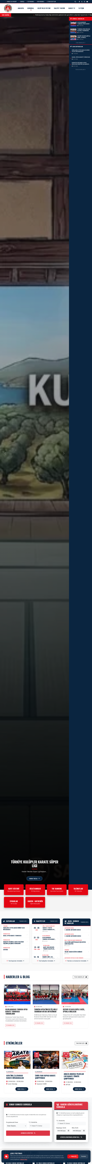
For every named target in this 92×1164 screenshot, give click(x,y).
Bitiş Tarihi (75, 1128)
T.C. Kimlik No (33, 1122)
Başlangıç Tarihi (61, 1128)
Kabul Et (73, 1156)
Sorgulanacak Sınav (12, 1122)
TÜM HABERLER (80, 42)
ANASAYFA (21, 8)
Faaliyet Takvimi (59, 8)
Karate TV (71, 8)
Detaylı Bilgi (23, 1159)
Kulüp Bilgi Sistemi (44, 8)
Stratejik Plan (51, 1)
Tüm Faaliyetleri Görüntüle (46, 961)
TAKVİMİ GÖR (80, 1043)
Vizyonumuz (30, 1)
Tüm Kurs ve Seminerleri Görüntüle (76, 961)
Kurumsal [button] (30, 8)
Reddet (83, 1156)
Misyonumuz (40, 1)
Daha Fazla (20, 1089)
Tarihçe (22, 1)
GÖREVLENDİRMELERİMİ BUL (70, 1137)
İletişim (81, 8)
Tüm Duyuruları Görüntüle (15, 961)
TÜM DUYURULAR (80, 69)
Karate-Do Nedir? (12, 1)
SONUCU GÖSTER (27, 1133)
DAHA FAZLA (33, 879)
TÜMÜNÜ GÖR (23, 921)
